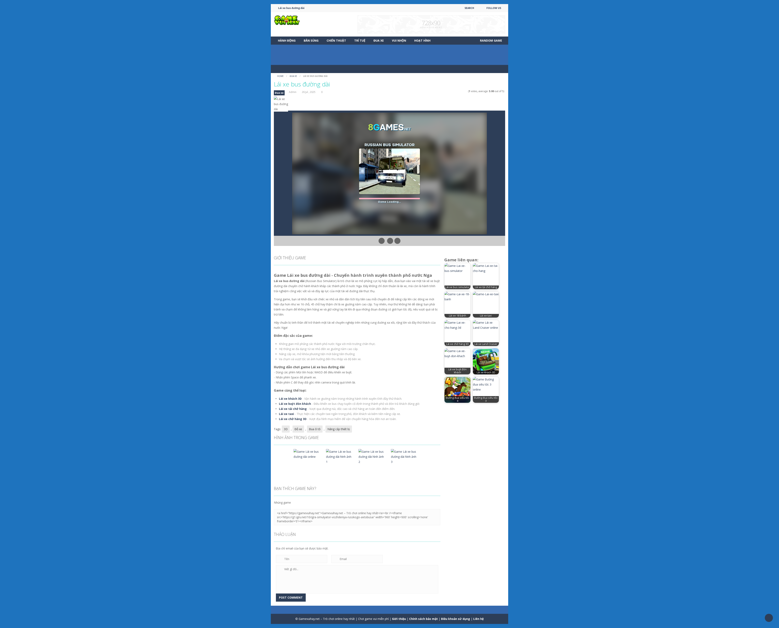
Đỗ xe (298, 429)
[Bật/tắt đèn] (382, 241)
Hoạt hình (422, 40)
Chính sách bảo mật (423, 619)
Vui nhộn (399, 40)
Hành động (287, 40)
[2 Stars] (458, 91)
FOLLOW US (493, 8)
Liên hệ (478, 619)
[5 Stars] (466, 91)
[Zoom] (307, 454)
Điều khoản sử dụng (455, 619)
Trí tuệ (359, 40)
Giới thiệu (399, 619)
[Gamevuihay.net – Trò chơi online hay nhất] (287, 20)
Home (280, 76)
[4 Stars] (463, 91)
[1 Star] (455, 91)
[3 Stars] (460, 91)
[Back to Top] (769, 618)
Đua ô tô (315, 429)
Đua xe (378, 40)
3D (286, 429)
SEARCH (469, 8)
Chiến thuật (336, 40)
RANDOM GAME (490, 40)
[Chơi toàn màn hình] (397, 241)
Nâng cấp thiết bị (338, 429)
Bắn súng (311, 40)
